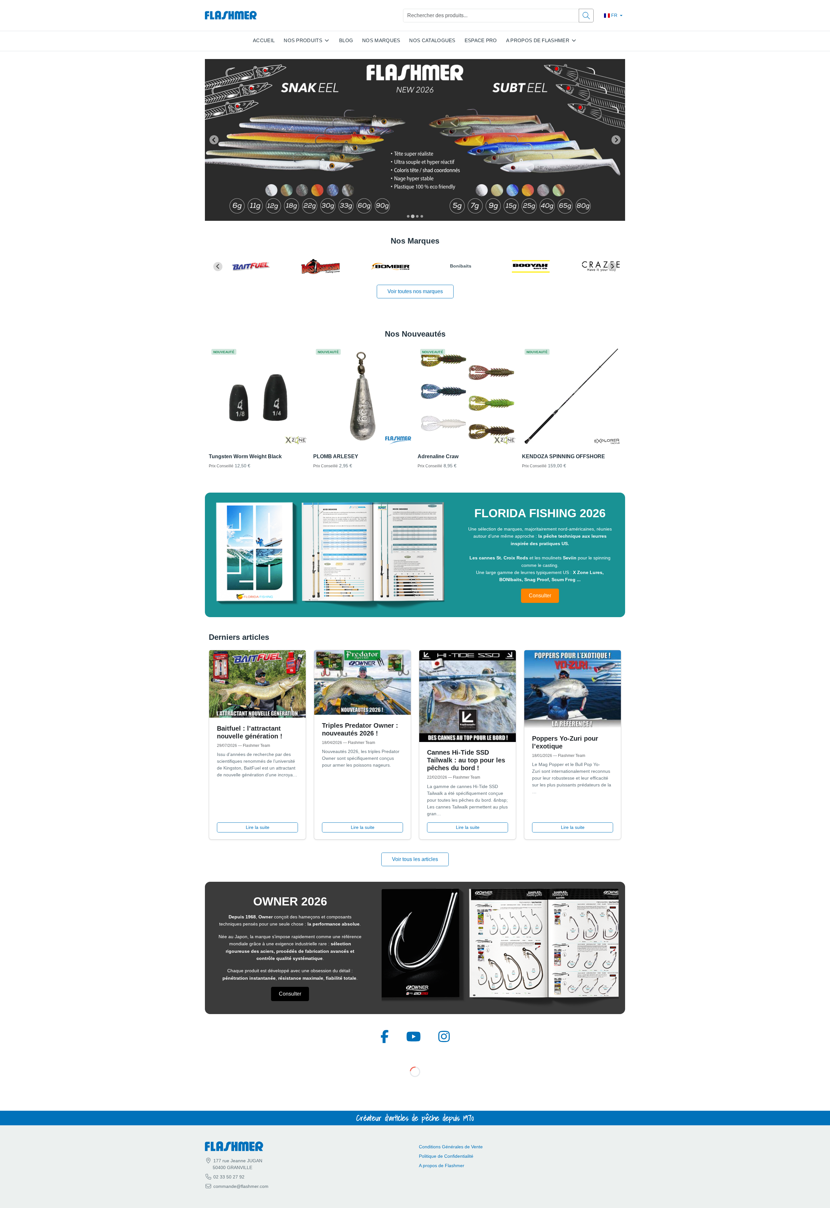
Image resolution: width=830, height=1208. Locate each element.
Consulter (540, 595)
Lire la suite (257, 827)
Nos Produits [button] (303, 40)
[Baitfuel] (240, 267)
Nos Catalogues (432, 40)
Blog (346, 40)
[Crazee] (590, 267)
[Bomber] (380, 267)
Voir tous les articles (415, 859)
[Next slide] (616, 139)
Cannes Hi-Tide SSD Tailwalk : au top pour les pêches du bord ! (466, 760)
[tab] (408, 216)
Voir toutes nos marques (415, 291)
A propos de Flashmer (441, 1165)
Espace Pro (481, 40)
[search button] (586, 15)
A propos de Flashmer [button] (537, 40)
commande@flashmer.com (240, 1186)
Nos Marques (381, 40)
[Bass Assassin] (310, 267)
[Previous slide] (214, 139)
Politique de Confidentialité (446, 1156)
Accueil (264, 40)
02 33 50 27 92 (228, 1176)
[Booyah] (520, 267)
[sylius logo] (231, 15)
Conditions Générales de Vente (451, 1146)
